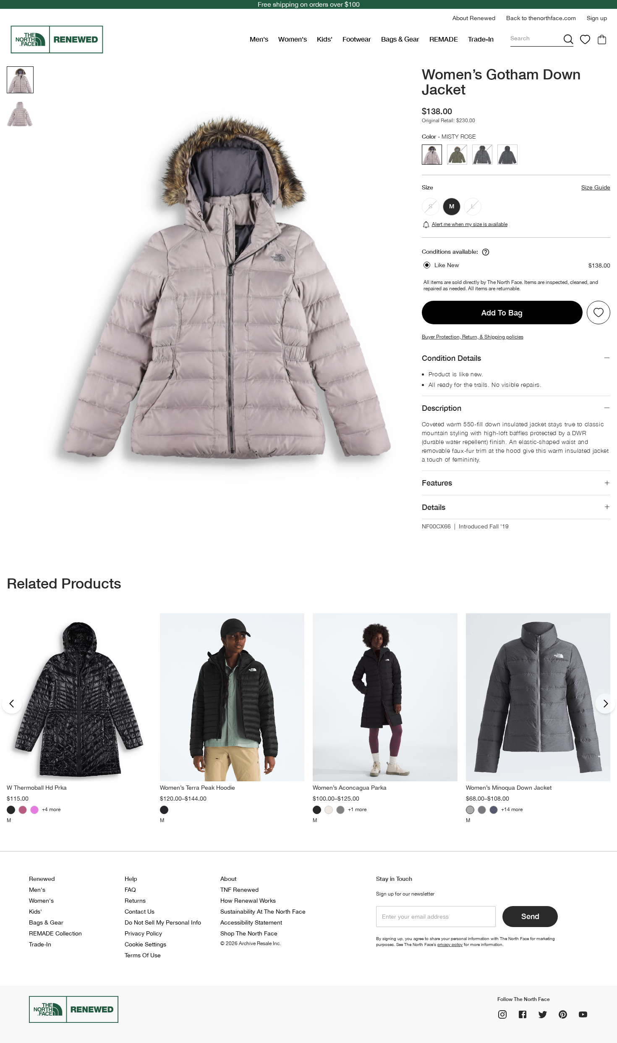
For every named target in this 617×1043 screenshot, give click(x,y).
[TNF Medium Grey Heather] (470, 810)
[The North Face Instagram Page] (502, 1014)
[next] (605, 704)
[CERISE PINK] (34, 810)
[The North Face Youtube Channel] (583, 1014)
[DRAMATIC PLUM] (22, 810)
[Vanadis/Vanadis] (482, 810)
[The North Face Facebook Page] (523, 1014)
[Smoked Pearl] (340, 810)
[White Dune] (328, 810)
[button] (473, 18)
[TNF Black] (11, 810)
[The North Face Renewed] (126, 39)
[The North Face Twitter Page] (543, 1014)
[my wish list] (585, 39)
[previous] (12, 704)
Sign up (597, 18)
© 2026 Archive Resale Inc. (250, 943)
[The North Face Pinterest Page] (563, 1014)
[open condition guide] (485, 252)
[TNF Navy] (493, 810)
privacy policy (450, 944)
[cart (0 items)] (602, 39)
